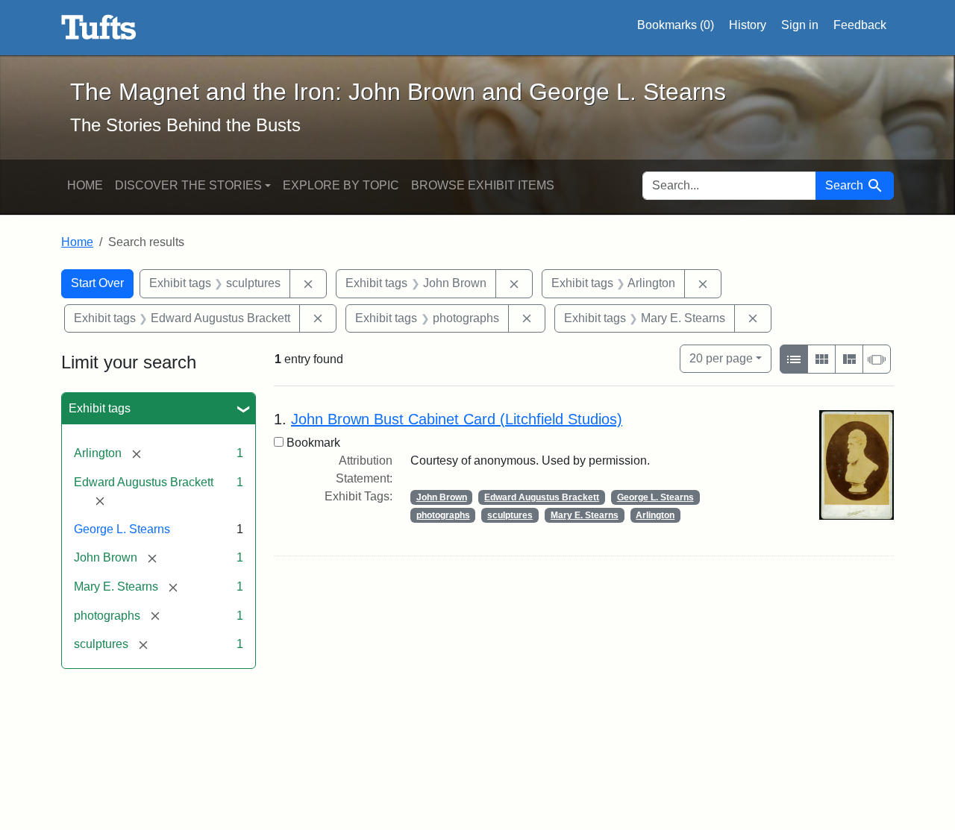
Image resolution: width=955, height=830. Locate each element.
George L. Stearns (122, 529)
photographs (443, 515)
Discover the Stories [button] (188, 185)
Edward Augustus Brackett (541, 497)
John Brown (441, 497)
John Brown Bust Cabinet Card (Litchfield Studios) (456, 419)
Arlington (655, 515)
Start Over (97, 283)
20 (721, 358)
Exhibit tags (100, 408)
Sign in (799, 25)
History (747, 25)
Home (85, 185)
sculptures (510, 515)
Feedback (859, 25)
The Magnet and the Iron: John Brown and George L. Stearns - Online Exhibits (99, 27)
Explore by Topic (341, 185)
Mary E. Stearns (585, 515)
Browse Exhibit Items (482, 185)
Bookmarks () (675, 25)
